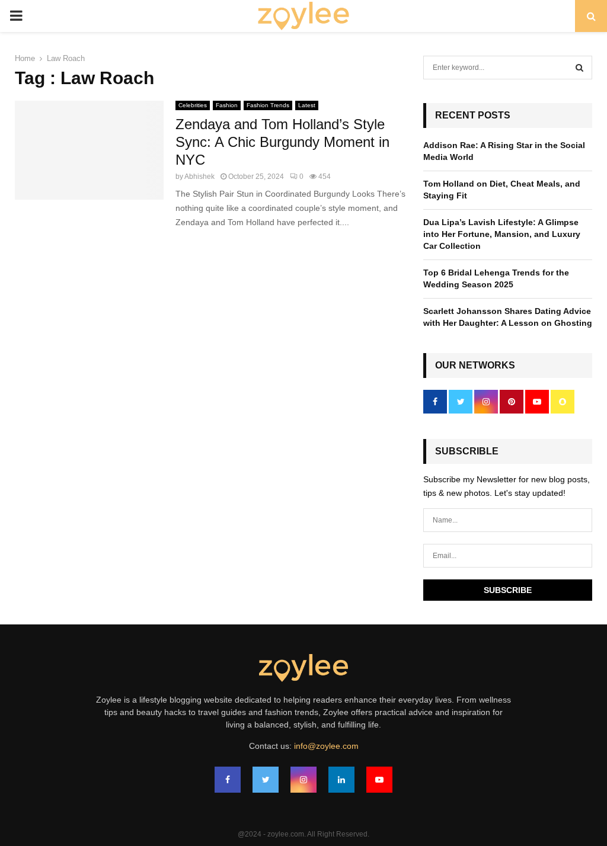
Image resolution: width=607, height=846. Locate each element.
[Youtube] (379, 780)
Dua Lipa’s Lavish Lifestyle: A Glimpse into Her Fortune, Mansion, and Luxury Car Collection (501, 233)
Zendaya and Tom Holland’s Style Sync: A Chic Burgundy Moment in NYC (282, 142)
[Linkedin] (341, 780)
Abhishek (199, 176)
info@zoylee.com (326, 746)
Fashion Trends (268, 105)
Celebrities (192, 105)
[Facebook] (228, 780)
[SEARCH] (579, 67)
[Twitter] (266, 780)
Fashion (227, 105)
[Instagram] (303, 780)
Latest (306, 105)
